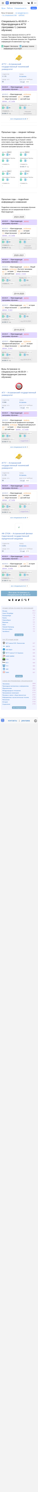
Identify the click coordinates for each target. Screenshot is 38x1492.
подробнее (24, 440)
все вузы (19, 676)
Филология (5, 700)
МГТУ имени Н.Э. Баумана (14, 653)
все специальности (19, 708)
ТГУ (7, 666)
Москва (4, 611)
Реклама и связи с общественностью (14, 695)
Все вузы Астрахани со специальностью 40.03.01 (19, 593)
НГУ (7, 663)
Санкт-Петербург (7, 613)
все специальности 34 (18, 447)
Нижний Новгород (8, 627)
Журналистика (7, 688)
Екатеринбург (6, 615)
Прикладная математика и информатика (15, 686)
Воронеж (5, 622)
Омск (4, 624)
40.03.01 (5, 94)
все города (19, 635)
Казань (4, 618)
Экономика (5, 684)
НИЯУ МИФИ (10, 656)
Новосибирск (6, 620)
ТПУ (7, 659)
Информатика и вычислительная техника (15, 697)
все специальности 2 (18, 586)
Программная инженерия (10, 693)
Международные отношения (11, 690)
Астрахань (22, 76)
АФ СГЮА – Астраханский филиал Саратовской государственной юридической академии (17, 536)
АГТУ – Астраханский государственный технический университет (15, 67)
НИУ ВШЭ (9, 650)
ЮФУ (7, 672)
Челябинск (5, 631)
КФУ (7, 669)
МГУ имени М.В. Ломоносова (15, 643)
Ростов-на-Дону (7, 629)
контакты (12, 720)
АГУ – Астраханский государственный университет (19, 393)
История (5, 702)
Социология (6, 704)
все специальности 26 (18, 119)
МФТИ (8, 646)
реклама (25, 720)
